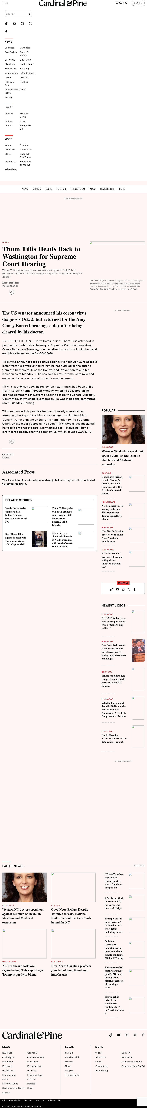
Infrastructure (27, 73)
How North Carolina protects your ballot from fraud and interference (113, 536)
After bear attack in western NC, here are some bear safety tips (114, 903)
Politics (24, 82)
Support (28, 1100)
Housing (24, 69)
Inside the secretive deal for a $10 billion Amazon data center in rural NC (16, 514)
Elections (10, 64)
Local (49, 188)
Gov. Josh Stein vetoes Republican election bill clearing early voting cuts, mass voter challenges (114, 651)
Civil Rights (11, 52)
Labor (8, 78)
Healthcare (10, 69)
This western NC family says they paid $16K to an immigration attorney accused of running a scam (114, 977)
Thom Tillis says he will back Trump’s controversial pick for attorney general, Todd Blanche (62, 516)
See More (139, 866)
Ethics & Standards (11, 1100)
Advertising (11, 169)
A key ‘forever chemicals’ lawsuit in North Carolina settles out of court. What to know (62, 539)
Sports (8, 97)
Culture (9, 114)
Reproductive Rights (13, 1088)
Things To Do (77, 188)
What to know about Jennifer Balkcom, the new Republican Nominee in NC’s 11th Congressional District (114, 709)
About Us (10, 150)
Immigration (11, 73)
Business (9, 48)
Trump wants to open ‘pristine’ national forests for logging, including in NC (113, 925)
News (23, 121)
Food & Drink (72, 1057)
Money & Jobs (10, 1084)
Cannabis (25, 48)
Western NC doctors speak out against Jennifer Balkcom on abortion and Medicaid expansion (122, 457)
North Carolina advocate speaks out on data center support (114, 738)
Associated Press (10, 282)
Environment (27, 64)
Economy (10, 60)
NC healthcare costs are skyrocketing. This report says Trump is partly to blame (112, 512)
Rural (23, 90)
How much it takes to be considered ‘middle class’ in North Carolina (114, 1005)
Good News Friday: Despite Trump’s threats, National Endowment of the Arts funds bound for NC (112, 485)
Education (25, 60)
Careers (40, 1100)
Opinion (24, 145)
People (8, 126)
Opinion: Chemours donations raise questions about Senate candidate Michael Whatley (114, 949)
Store (8, 154)
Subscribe (121, 2)
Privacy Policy (54, 1100)
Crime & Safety (35, 1057)
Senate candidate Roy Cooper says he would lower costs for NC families (113, 680)
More (99, 1046)
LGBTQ (24, 78)
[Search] (29, 14)
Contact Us (11, 162)
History (8, 121)
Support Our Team (131, 1062)
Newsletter (26, 150)
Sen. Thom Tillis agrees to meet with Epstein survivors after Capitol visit (15, 539)
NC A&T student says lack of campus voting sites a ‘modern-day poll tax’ (112, 560)
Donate (138, 2)
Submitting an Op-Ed (133, 1066)
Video (8, 145)
